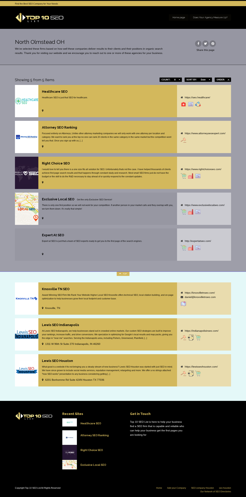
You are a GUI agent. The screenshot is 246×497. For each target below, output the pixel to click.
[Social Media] (198, 104)
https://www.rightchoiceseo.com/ (203, 169)
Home (159, 488)
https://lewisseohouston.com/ (201, 366)
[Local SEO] (183, 304)
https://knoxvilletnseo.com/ (200, 292)
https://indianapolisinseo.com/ (201, 330)
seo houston (225, 488)
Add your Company (176, 488)
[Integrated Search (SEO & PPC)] (191, 104)
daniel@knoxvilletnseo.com (200, 297)
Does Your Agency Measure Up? (210, 17)
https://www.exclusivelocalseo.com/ (205, 205)
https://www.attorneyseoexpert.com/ (205, 133)
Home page (179, 17)
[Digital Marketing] (191, 337)
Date (203, 79)
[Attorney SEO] (183, 140)
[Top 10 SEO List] (39, 17)
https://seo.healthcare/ (197, 97)
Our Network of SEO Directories (215, 491)
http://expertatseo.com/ (198, 240)
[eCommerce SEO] (183, 176)
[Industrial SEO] (191, 176)
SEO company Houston (202, 488)
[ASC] (228, 80)
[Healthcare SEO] (183, 104)
